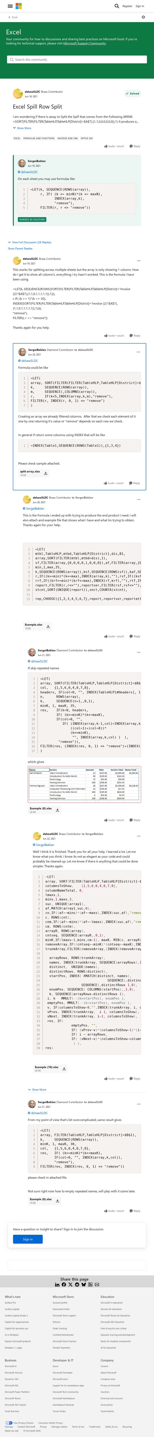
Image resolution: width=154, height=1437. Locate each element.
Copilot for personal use (16, 1328)
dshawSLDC (32, 91)
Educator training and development (118, 1334)
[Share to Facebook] (64, 1284)
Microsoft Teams (13, 1398)
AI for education (108, 1347)
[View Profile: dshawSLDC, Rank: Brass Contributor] (18, 94)
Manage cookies (59, 1426)
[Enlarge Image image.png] (84, 784)
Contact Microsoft (26, 1426)
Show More (24, 128)
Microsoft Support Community (84, 43)
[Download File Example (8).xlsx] (57, 810)
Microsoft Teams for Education (115, 1315)
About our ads (11, 1430)
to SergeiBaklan (82, 497)
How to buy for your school (114, 1328)
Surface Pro (10, 1302)
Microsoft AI (11, 1366)
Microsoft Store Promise (64, 1341)
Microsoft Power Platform (17, 1391)
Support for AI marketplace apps (68, 1385)
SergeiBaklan (37, 161)
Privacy (43, 1426)
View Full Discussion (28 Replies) (31, 242)
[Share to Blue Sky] (84, 1284)
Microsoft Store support (64, 1315)
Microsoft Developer (63, 1372)
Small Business (12, 1411)
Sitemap (9, 1426)
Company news (108, 1379)
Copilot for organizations (17, 1321)
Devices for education (111, 1309)
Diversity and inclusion (112, 1398)
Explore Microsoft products (18, 1341)
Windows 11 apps (13, 1347)
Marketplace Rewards (63, 1404)
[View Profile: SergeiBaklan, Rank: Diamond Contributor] (22, 352)
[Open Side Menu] (10, 6)
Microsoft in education (112, 1302)
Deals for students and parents (116, 1341)
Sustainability (107, 1411)
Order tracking (60, 1328)
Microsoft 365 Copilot (15, 1404)
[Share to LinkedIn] (57, 1284)
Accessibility (107, 1404)
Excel (14, 17)
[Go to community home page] (19, 6)
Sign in (28, 1239)
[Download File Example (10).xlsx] (64, 1068)
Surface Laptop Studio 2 (16, 1315)
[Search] (116, 6)
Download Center (61, 1309)
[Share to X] (70, 1284)
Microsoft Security (13, 1372)
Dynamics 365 (11, 1379)
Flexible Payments (61, 1347)
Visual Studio (59, 1411)
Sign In (140, 6)
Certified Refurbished (63, 1334)
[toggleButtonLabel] (143, 17)
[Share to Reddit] (77, 1284)
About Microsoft (108, 1372)
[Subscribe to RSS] (90, 1284)
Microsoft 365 (11, 1385)
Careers (104, 1366)
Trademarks (94, 1426)
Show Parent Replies (20, 248)
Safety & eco (111, 1426)
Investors (105, 1391)
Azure (55, 1366)
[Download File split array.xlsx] (45, 473)
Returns (56, 1321)
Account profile (60, 1302)
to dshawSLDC (83, 350)
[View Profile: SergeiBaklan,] (22, 163)
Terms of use (78, 1426)
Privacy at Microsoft (110, 1385)
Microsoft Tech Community (65, 1391)
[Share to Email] (97, 1284)
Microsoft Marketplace (64, 1398)
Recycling (127, 1426)
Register (127, 6)
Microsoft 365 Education (112, 1321)
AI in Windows (12, 1334)
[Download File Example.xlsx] (48, 626)
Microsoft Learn (60, 1379)
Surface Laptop (12, 1309)
